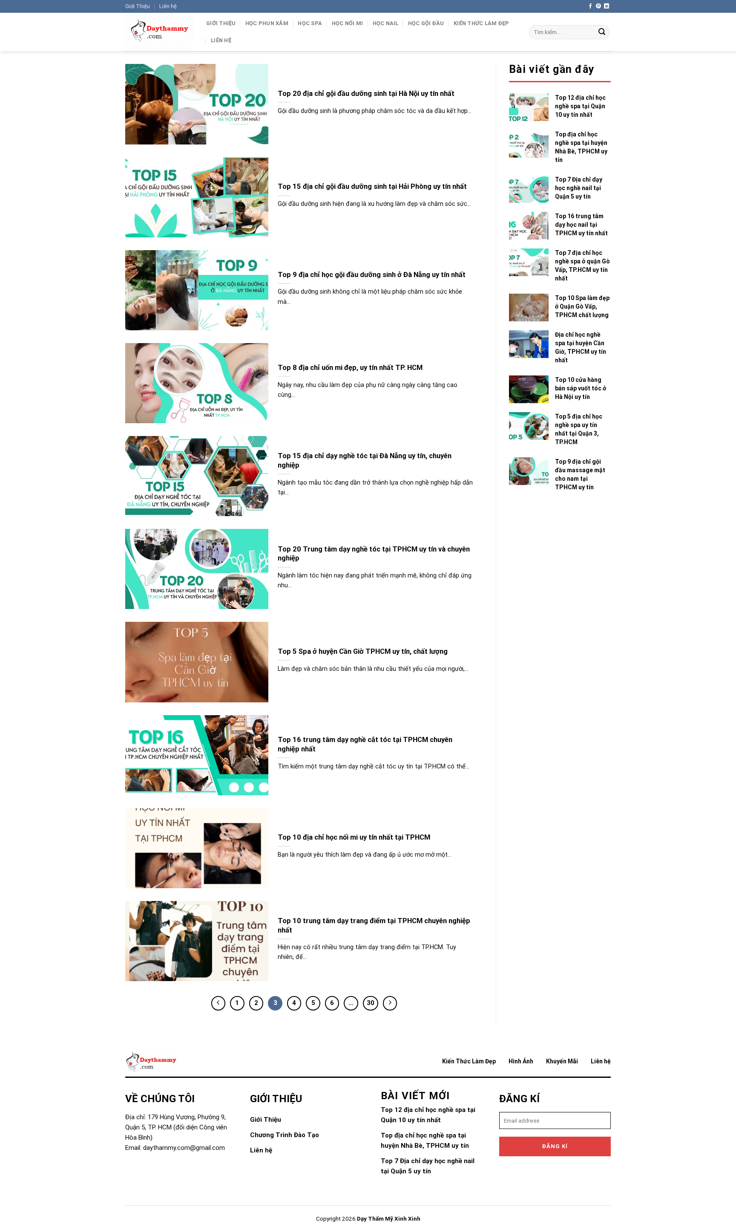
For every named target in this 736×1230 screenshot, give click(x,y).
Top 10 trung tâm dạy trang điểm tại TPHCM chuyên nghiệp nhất (374, 925)
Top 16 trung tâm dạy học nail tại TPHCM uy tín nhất (581, 225)
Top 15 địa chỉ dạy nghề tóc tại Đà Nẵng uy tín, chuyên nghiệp (364, 460)
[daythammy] (159, 32)
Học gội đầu (426, 23)
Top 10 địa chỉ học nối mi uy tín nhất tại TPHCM (354, 837)
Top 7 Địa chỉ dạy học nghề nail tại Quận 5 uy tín (578, 188)
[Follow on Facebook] (590, 6)
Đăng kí (555, 1146)
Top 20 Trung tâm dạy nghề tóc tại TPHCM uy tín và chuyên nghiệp (374, 554)
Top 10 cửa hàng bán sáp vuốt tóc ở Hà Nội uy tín (580, 388)
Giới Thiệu (137, 6)
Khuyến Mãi (562, 1061)
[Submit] (602, 32)
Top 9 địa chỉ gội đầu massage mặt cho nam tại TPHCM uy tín (580, 474)
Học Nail (386, 23)
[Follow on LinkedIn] (606, 6)
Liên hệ (168, 6)
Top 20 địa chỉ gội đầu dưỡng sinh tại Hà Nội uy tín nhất (366, 94)
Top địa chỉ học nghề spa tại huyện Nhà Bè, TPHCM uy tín (581, 147)
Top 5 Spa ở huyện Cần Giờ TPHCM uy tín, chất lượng (363, 651)
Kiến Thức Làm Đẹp (481, 23)
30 (370, 1003)
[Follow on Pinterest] (598, 6)
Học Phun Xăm (266, 23)
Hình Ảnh (521, 1061)
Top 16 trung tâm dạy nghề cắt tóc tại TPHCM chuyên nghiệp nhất (365, 744)
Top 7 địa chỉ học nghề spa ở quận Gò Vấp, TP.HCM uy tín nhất (582, 265)
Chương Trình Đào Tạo (284, 1135)
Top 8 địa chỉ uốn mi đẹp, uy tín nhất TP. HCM (350, 368)
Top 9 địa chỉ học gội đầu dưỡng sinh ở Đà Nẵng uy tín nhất (372, 275)
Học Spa (310, 23)
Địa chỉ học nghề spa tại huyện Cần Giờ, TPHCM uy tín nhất (580, 347)
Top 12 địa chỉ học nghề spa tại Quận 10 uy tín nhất (580, 106)
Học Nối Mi (347, 23)
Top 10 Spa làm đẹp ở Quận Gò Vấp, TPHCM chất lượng (582, 306)
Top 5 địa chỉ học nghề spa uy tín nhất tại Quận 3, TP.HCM (578, 429)
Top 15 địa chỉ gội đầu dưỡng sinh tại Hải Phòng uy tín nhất (372, 186)
